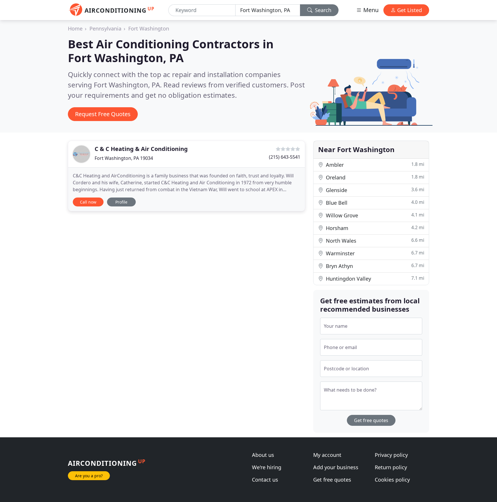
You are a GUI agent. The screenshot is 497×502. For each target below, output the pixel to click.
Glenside (374, 189)
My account (327, 454)
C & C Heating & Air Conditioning (141, 149)
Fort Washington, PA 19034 (124, 158)
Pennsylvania (105, 28)
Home (75, 28)
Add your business (335, 467)
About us (263, 454)
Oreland (374, 177)
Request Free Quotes (103, 114)
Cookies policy (392, 479)
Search (322, 10)
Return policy (391, 467)
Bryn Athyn (374, 265)
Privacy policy (391, 454)
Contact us (265, 479)
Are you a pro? (89, 475)
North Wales (374, 240)
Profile (121, 202)
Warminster (374, 253)
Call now (88, 202)
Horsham (374, 227)
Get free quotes (371, 420)
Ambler (374, 164)
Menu (370, 10)
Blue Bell (374, 202)
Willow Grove (374, 215)
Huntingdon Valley (374, 278)
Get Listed (409, 10)
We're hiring (266, 467)
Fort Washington (148, 28)
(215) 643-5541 (284, 157)
